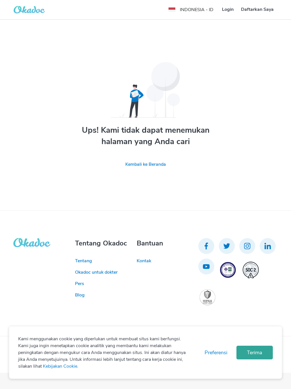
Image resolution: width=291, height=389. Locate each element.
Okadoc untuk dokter (96, 272)
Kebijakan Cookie (60, 366)
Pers (79, 284)
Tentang (83, 261)
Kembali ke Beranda (145, 164)
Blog (80, 295)
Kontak (144, 261)
